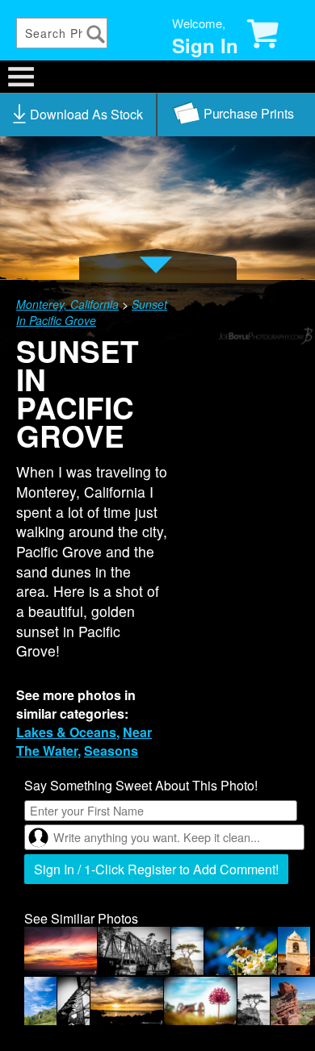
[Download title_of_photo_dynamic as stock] (79, 114)
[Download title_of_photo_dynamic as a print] (236, 114)
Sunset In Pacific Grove (91, 312)
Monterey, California (67, 304)
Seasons (111, 750)
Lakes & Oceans (66, 732)
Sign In (205, 45)
